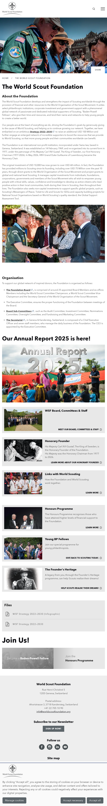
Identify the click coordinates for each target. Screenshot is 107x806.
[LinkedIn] (57, 747)
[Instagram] (49, 747)
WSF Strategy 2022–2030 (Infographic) (36, 614)
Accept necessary (73, 800)
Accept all (95, 800)
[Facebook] (42, 747)
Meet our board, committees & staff (78, 429)
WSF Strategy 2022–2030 (28, 624)
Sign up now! (53, 729)
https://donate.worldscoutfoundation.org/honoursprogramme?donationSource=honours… (79, 658)
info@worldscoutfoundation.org (53, 711)
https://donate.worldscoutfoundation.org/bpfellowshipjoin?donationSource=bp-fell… (28, 658)
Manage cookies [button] (14, 800)
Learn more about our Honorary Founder (75, 462)
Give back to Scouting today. (82, 558)
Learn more (92, 493)
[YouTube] (65, 747)
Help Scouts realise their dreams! (80, 588)
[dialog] (53, 784)
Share (98, 70)
